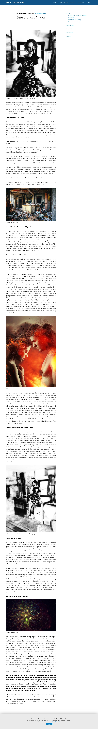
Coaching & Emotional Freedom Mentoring (77, 16)
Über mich (69, 29)
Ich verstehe (49, 724)
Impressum (61, 722)
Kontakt (68, 36)
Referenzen (69, 32)
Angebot (68, 13)
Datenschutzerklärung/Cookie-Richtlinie (51, 722)
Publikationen (70, 25)
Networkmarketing (73, 22)
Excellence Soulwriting (74, 19)
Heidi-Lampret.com (15, 2)
